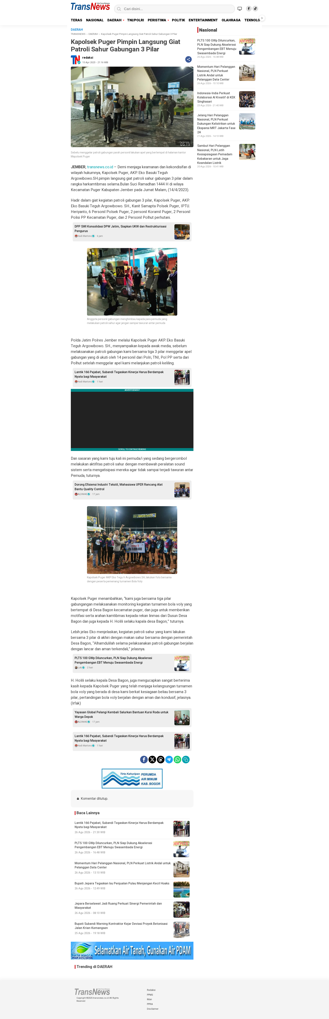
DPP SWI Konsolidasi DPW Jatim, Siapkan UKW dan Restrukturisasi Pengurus (120, 228)
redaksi (87, 57)
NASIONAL (95, 20)
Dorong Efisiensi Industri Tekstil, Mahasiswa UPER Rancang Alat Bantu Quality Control (119, 487)
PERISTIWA (157, 20)
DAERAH (114, 20)
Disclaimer (152, 1009)
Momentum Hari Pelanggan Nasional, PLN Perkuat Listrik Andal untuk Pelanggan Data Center (216, 73)
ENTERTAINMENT (203, 20)
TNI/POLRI (135, 20)
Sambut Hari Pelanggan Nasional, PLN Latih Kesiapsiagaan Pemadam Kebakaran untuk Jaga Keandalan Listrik (214, 154)
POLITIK (178, 20)
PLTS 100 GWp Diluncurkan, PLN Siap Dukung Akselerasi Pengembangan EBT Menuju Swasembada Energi (113, 660)
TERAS (76, 20)
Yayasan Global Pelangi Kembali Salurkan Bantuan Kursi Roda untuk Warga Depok (121, 714)
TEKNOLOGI (254, 20)
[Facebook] (249, 8)
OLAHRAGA (231, 20)
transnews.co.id (100, 167)
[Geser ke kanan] (262, 18)
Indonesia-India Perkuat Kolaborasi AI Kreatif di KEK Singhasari (216, 97)
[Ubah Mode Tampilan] (240, 8)
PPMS (150, 995)
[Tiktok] (255, 8)
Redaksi (151, 990)
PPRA (150, 1004)
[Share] (188, 59)
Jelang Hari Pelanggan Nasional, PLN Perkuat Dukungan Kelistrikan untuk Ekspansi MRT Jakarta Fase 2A (216, 124)
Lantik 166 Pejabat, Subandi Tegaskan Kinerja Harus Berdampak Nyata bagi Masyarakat (119, 374)
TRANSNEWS (78, 34)
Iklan (149, 999)
